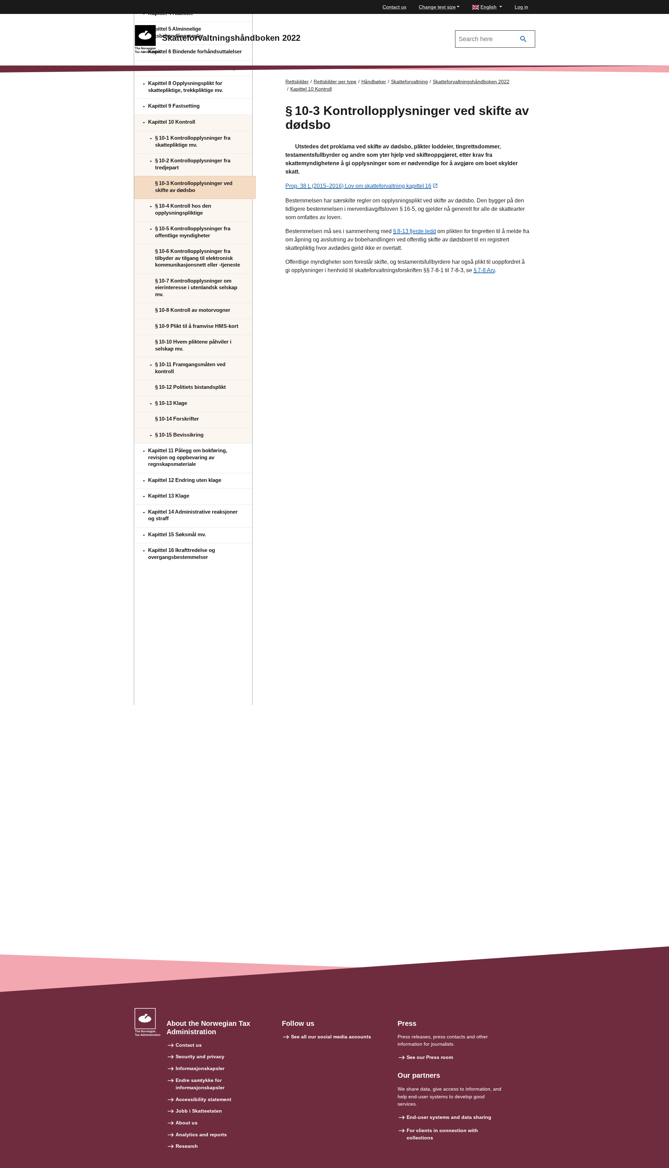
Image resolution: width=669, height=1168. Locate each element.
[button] (487, 7)
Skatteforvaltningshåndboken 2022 (471, 81)
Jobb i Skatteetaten (199, 1111)
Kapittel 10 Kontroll (311, 89)
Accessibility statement (203, 1099)
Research (187, 1146)
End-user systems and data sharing (449, 1117)
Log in (521, 7)
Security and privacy (200, 1056)
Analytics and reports (201, 1134)
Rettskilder (297, 81)
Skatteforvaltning (409, 81)
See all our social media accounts (331, 1036)
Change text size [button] (437, 7)
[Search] (523, 39)
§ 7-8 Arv (484, 270)
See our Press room (430, 1057)
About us (187, 1122)
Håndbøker (373, 81)
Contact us (394, 7)
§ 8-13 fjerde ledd (414, 231)
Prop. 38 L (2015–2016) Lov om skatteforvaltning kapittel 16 (358, 186)
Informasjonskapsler (200, 1068)
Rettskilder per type (335, 81)
